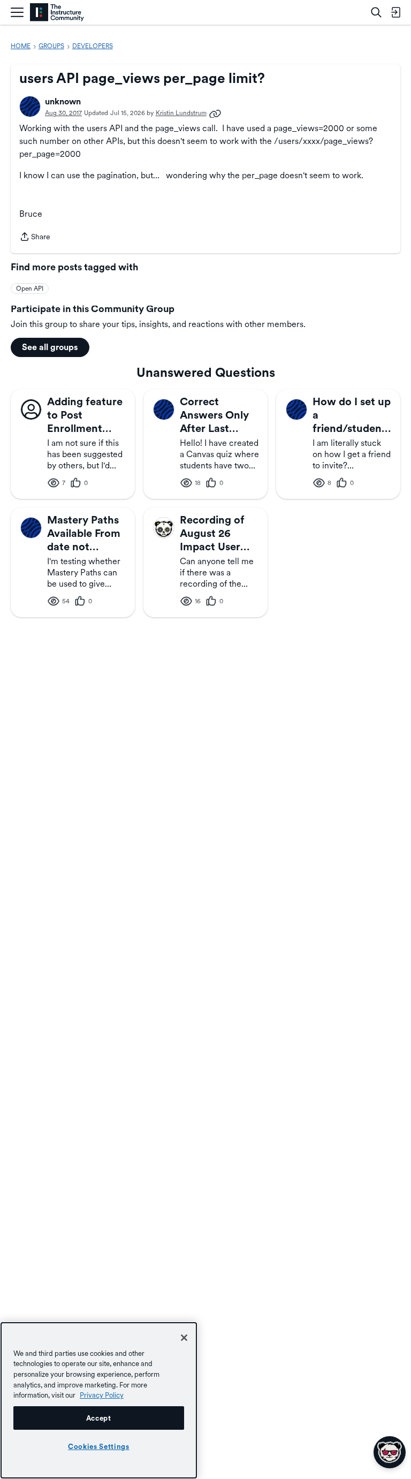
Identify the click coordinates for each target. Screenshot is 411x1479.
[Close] (184, 1337)
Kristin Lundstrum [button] (181, 113)
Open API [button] (29, 288)
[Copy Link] (215, 113)
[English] (57, 12)
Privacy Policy (102, 1395)
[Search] (376, 12)
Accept (98, 1418)
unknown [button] (63, 101)
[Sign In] (395, 12)
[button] (30, 106)
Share (34, 237)
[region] (98, 1400)
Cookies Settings (99, 1446)
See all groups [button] (50, 347)
